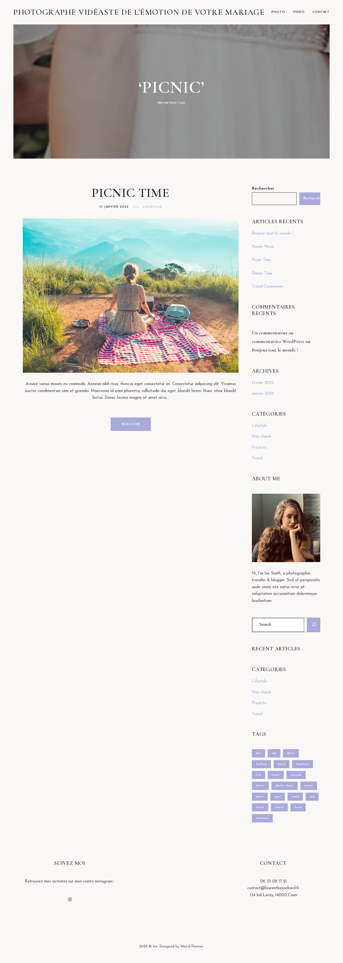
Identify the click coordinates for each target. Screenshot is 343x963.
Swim (298, 807)
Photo (278, 12)
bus (258, 753)
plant (260, 796)
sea (312, 796)
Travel (257, 458)
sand (295, 796)
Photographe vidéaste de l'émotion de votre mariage (138, 12)
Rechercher (263, 189)
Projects (259, 448)
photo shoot (284, 785)
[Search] (313, 625)
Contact (321, 12)
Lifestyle (152, 207)
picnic (308, 785)
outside (296, 775)
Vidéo (298, 12)
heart (276, 775)
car (274, 753)
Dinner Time (262, 274)
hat (258, 775)
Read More (130, 424)
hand (281, 764)
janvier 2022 (263, 394)
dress (291, 753)
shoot (260, 807)
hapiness (302, 764)
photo (260, 785)
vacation (262, 818)
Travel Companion (267, 287)
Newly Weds (263, 247)
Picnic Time (131, 193)
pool (277, 796)
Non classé (261, 437)
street (279, 807)
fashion (261, 764)
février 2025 (263, 383)
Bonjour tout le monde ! (272, 234)
